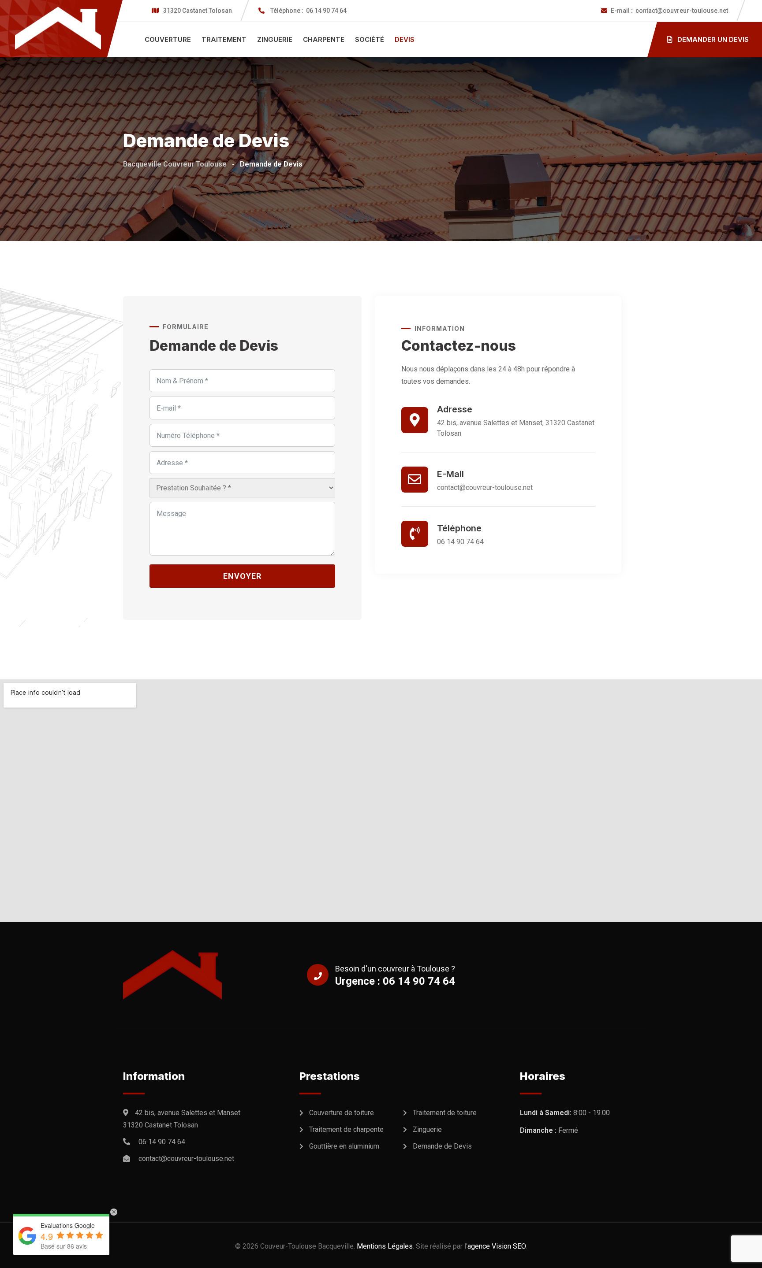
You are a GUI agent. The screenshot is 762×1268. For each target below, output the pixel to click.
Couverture (168, 39)
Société (369, 39)
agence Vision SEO (496, 1246)
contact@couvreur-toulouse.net (669, 10)
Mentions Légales (385, 1246)
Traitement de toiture (445, 1113)
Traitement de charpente (346, 1129)
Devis (405, 39)
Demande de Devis (442, 1146)
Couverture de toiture (341, 1113)
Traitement (224, 39)
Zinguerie (274, 39)
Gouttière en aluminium (344, 1146)
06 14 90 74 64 (308, 10)
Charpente (323, 39)
